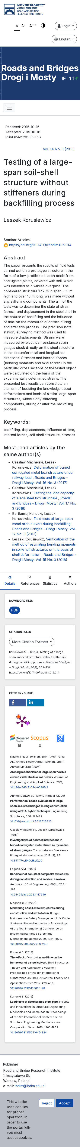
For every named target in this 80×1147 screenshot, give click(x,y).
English (64, 39)
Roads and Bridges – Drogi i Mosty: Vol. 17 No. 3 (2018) (44, 503)
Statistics (50, 583)
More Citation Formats (30, 642)
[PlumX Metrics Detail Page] (22, 721)
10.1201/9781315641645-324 (28, 1032)
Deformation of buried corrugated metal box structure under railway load (43, 472)
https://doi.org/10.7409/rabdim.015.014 (39, 245)
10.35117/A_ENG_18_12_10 (26, 860)
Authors (70, 583)
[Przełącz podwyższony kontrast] (43, 26)
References (30, 583)
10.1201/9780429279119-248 (28, 944)
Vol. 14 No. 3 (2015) (59, 149)
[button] (17, 702)
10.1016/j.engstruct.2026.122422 (31, 821)
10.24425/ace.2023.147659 (28, 894)
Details (9, 583)
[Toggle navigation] (9, 108)
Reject (47, 1103)
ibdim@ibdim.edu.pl (30, 1086)
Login (66, 26)
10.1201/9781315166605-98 (27, 988)
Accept (64, 1103)
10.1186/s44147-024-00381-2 (29, 787)
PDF (14, 610)
